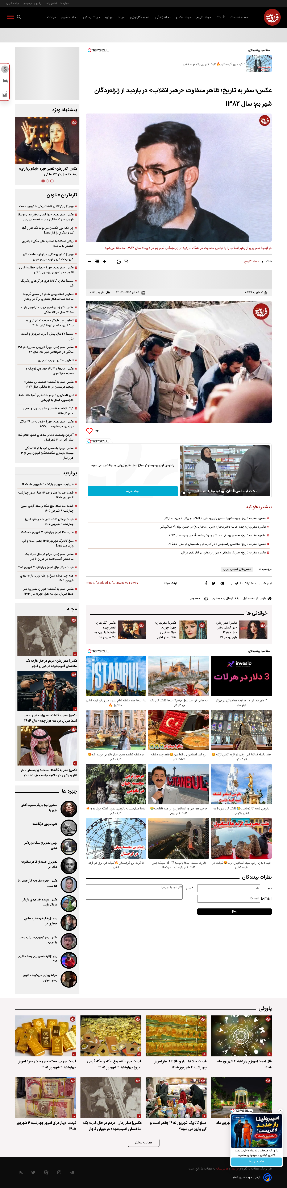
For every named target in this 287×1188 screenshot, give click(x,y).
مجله (72, 609)
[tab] (52, 181)
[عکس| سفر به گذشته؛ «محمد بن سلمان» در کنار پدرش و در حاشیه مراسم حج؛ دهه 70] (47, 746)
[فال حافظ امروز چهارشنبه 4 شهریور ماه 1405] (241, 1097)
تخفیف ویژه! (256, 1161)
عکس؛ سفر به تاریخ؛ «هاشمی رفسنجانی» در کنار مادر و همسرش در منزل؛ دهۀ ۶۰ (217, 544)
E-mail (266, 899)
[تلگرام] (222, 584)
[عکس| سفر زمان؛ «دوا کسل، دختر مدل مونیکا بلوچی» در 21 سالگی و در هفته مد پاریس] (253, 629)
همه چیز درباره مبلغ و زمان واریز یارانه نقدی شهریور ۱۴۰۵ (47, 578)
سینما (121, 17)
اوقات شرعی (12, 3)
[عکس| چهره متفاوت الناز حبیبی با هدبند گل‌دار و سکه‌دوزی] (68, 884)
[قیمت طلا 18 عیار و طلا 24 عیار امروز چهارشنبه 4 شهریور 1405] (176, 1035)
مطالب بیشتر (143, 1143)
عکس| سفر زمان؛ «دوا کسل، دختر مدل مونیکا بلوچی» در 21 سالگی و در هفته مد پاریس (226, 634)
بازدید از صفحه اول (254, 598)
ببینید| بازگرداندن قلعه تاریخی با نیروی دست (46, 206)
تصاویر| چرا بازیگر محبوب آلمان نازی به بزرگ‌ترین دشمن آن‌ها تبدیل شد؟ (50, 323)
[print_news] (118, 262)
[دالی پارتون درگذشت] (68, 828)
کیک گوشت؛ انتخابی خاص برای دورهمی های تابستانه (48, 411)
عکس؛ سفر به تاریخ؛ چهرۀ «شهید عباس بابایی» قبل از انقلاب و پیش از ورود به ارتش (214, 518)
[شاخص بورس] (5, 95)
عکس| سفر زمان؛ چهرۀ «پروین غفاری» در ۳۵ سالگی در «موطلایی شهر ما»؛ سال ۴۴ (46, 349)
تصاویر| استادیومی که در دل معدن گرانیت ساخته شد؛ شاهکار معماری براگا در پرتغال (48, 296)
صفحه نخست (240, 17)
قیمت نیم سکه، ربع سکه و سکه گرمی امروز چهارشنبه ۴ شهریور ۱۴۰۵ (47, 508)
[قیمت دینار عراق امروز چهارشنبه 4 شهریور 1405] (45, 1097)
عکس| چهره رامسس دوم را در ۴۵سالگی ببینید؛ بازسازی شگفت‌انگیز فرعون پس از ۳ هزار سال (47, 453)
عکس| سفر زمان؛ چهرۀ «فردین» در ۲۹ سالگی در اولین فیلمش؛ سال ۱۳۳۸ (46, 424)
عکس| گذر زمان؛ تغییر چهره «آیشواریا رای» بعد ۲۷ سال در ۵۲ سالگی (47, 310)
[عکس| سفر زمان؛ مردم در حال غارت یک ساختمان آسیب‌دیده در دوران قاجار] (47, 636)
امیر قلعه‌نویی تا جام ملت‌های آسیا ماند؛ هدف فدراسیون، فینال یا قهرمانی (45, 398)
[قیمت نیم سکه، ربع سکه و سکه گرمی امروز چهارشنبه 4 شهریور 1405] (110, 1035)
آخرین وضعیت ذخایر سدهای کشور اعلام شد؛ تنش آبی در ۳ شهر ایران (46, 437)
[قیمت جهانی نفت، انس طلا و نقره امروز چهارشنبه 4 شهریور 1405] (45, 1035)
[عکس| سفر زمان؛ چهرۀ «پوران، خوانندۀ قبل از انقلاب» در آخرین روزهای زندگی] (193, 629)
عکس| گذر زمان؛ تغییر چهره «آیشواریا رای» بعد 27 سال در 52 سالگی (104, 632)
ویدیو (109, 17)
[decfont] (89, 262)
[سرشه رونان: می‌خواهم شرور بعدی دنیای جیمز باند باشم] (68, 979)
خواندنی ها (256, 613)
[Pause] (183, 492)
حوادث (51, 17)
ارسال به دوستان (222, 598)
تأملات (220, 17)
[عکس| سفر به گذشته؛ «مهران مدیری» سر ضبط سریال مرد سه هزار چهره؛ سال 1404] (47, 691)
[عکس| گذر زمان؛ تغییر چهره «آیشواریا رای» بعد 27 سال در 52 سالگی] (132, 629)
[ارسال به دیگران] (126, 262)
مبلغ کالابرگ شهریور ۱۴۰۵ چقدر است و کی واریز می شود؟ (48, 543)
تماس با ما (51, 3)
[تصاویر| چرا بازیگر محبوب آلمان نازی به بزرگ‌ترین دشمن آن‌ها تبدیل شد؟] (68, 809)
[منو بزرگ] (10, 18)
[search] (19, 18)
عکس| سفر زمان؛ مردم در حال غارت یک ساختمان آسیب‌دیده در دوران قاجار (49, 556)
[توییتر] (214, 584)
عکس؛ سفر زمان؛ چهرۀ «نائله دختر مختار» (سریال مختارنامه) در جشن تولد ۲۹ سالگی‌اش (213, 526)
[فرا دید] (272, 17)
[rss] (21, 1173)
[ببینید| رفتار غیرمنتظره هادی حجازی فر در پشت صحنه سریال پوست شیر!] (68, 922)
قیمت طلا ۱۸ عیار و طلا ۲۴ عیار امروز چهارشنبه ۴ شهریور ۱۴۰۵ (46, 495)
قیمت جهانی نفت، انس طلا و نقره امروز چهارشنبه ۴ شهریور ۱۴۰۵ (49, 522)
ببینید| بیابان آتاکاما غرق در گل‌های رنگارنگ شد (47, 283)
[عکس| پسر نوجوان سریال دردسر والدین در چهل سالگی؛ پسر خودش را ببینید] (68, 941)
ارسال (234, 911)
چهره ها (69, 791)
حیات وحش (91, 17)
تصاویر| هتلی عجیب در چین (56, 360)
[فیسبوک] (206, 584)
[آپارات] (46, 1173)
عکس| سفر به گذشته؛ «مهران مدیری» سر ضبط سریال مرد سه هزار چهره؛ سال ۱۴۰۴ (49, 591)
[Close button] (280, 1111)
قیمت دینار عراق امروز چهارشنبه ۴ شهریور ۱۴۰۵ (45, 567)
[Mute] (189, 492)
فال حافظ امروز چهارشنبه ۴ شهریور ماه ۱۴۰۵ (47, 532)
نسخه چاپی (194, 598)
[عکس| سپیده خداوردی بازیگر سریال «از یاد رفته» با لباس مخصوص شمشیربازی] (68, 903)
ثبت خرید (133, 491)
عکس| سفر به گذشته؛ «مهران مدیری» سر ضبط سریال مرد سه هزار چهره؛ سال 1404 (50, 718)
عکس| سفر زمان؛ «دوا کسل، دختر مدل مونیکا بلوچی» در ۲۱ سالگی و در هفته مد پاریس (46, 217)
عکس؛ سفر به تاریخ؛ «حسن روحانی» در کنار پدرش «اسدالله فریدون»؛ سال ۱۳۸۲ (217, 535)
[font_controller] (104, 262)
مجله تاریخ (203, 17)
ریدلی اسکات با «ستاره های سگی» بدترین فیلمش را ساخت (48, 243)
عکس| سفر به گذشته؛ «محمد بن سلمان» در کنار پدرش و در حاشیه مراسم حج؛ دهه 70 (49, 773)
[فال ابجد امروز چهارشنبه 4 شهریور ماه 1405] (241, 1035)
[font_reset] (97, 262)
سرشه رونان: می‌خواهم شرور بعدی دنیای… (40, 978)
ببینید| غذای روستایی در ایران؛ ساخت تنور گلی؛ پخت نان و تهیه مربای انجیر (48, 257)
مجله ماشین (69, 17)
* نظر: (189, 888)
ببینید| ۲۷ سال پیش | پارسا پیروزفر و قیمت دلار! (47, 336)
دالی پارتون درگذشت (45, 824)
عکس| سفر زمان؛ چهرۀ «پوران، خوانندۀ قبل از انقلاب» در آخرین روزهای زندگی (165, 632)
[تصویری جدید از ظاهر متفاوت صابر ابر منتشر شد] (68, 865)
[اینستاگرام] (59, 1173)
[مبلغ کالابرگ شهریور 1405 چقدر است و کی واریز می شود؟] (176, 1097)
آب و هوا (28, 3)
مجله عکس (183, 17)
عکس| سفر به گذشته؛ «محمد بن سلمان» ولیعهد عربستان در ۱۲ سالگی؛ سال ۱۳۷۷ (49, 384)
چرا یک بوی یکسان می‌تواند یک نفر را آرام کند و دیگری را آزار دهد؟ (47, 230)
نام (270, 888)
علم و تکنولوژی (140, 17)
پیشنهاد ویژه (64, 110)
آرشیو (39, 3)
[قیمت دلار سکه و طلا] (5, 70)
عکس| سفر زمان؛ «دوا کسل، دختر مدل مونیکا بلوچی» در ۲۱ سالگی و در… (51, 171)
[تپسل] (89, 441)
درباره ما (65, 3)
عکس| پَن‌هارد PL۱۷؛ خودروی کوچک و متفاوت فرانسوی (50, 371)
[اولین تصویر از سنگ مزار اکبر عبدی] (68, 846)
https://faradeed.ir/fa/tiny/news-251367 (112, 583)
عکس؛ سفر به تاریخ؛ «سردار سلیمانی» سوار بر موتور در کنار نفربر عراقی (223, 552)
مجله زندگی (163, 17)
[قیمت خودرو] (5, 82)
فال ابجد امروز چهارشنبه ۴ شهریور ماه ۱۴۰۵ (48, 484)
